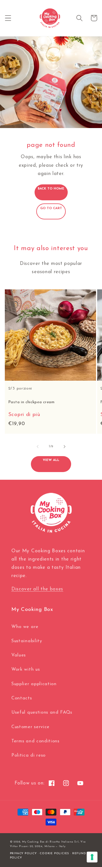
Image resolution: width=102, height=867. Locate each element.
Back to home (51, 188)
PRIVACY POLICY (23, 853)
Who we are (25, 627)
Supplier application (34, 684)
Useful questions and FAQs (41, 712)
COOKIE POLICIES (54, 853)
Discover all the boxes (37, 589)
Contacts (21, 698)
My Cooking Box (33, 842)
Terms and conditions (35, 741)
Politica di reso (28, 755)
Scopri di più (24, 414)
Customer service (30, 727)
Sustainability (26, 641)
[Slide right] (64, 446)
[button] (8, 18)
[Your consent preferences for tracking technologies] (92, 857)
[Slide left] (37, 446)
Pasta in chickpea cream (31, 402)
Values (18, 655)
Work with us (25, 669)
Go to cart (51, 208)
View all (51, 460)
